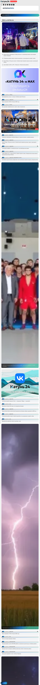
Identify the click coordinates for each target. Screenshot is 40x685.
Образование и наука (17, 157)
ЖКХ (10, 403)
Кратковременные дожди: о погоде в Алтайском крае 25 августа (14, 627)
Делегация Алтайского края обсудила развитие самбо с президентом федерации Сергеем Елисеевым (19, 366)
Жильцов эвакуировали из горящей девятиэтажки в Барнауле (14, 51)
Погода (11, 94)
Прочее (10, 104)
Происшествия (12, 641)
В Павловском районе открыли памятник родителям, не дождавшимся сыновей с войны (19, 58)
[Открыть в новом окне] (3, 5)
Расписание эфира (8, 131)
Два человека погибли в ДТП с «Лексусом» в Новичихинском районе (16, 64)
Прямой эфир (14, 1)
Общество (11, 99)
